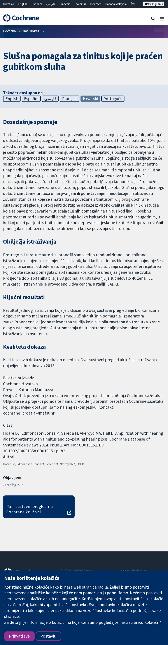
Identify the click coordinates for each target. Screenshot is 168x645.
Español (37, 4)
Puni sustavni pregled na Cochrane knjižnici (29, 509)
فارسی (50, 4)
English (23, 4)
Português (112, 98)
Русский (80, 4)
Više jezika (156, 4)
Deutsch (95, 4)
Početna (9, 31)
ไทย (133, 4)
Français (65, 4)
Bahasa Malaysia (116, 4)
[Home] (21, 18)
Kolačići (151, 622)
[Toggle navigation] (162, 18)
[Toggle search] (153, 18)
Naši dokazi (31, 31)
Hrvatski (8, 4)
